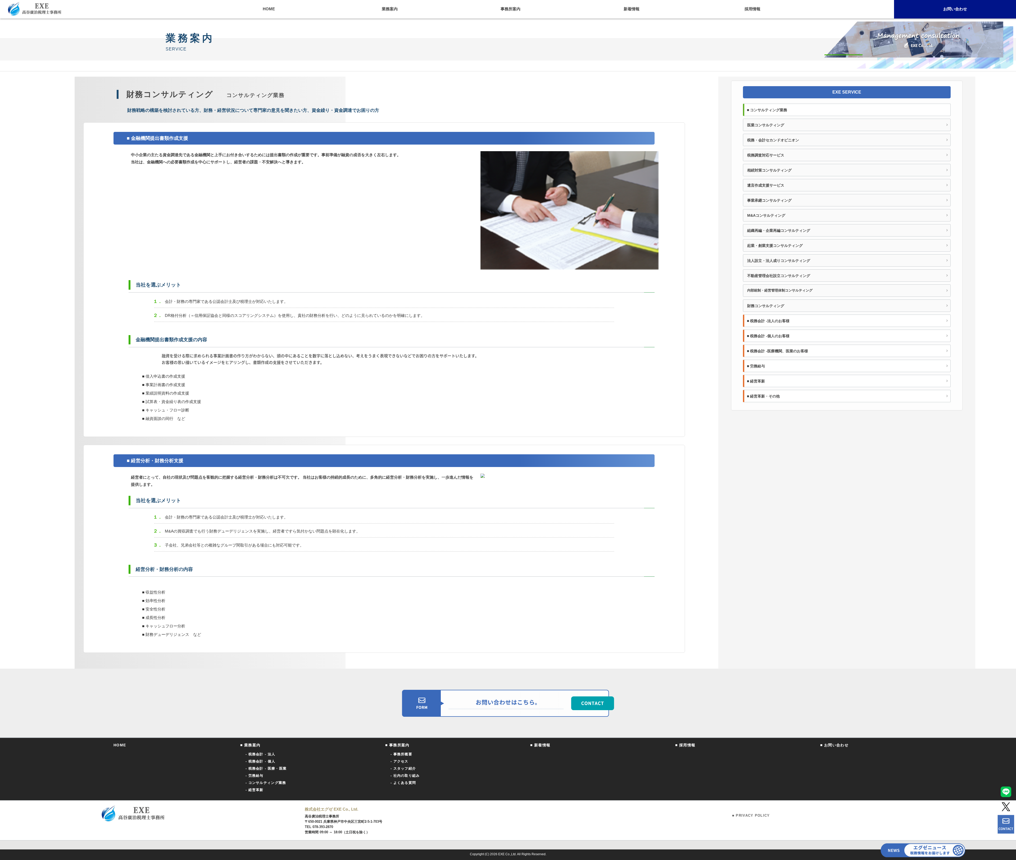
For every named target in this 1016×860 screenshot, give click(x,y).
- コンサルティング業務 (266, 783)
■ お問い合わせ (834, 745)
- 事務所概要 (401, 754)
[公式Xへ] (1006, 806)
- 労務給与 (255, 776)
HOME (120, 745)
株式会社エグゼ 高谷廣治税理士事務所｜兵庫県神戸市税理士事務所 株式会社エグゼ (34, 9)
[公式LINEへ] (1006, 792)
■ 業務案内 (250, 745)
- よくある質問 (403, 783)
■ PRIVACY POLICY (751, 815)
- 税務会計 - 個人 (260, 761)
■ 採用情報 (685, 745)
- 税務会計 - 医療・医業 (266, 768)
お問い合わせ (955, 9)
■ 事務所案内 (397, 745)
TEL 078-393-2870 (319, 827)
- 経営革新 (255, 790)
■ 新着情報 (540, 745)
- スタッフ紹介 (403, 768)
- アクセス (400, 761)
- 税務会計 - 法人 (260, 754)
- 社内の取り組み (405, 776)
